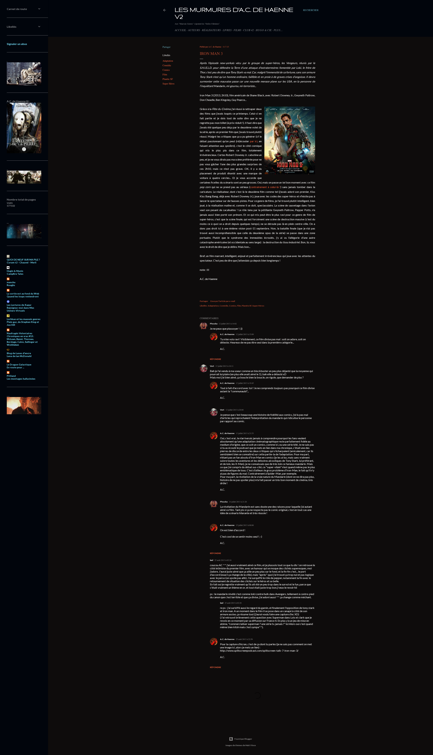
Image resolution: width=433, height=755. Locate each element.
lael (211, 560)
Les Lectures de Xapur (19, 304)
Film (165, 74)
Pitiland (11, 375)
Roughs (11, 285)
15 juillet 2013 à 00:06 (245, 525)
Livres (227, 30)
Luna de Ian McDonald (19, 356)
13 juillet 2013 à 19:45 (245, 383)
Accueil (180, 30)
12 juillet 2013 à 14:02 (228, 323)
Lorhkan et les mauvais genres (23, 319)
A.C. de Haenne (227, 334)
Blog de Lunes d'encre (19, 353)
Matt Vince (250, 745)
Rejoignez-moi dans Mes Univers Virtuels (20, 309)
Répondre (215, 359)
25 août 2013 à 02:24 (222, 560)
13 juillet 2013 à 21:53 (245, 433)
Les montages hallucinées (21, 378)
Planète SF (168, 79)
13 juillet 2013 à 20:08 (235, 409)
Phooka (213, 323)
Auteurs (194, 30)
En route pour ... (15, 367)
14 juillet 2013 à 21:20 (238, 501)
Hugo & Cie (264, 30)
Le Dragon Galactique (19, 364)
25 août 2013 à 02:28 (233, 602)
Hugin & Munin (15, 270)
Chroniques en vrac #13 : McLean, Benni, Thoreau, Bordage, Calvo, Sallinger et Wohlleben (22, 340)
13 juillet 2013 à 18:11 (224, 366)
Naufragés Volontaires (19, 333)
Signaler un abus (17, 43)
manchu (11, 282)
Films (237, 30)
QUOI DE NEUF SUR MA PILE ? (23, 259)
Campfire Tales (15, 273)
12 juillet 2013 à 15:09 (245, 334)
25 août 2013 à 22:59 (244, 639)
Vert (212, 366)
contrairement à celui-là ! (265, 187)
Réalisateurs (211, 30)
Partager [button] (166, 46)
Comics (166, 69)
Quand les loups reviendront (23, 296)
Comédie (167, 65)
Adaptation (168, 60)
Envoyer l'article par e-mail (222, 301)
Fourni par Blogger (243, 739)
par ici (254, 141)
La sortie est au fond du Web (23, 293)
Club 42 (248, 30)
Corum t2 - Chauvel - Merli (21, 262)
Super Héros (168, 83)
